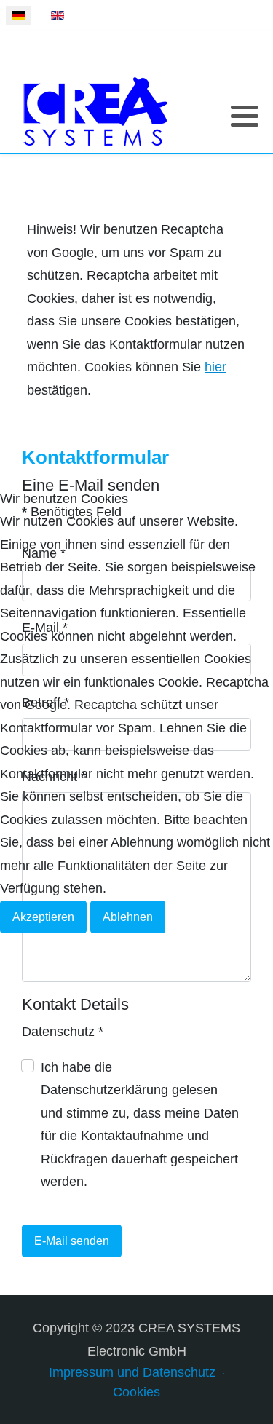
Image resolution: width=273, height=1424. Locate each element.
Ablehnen (128, 917)
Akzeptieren (43, 917)
